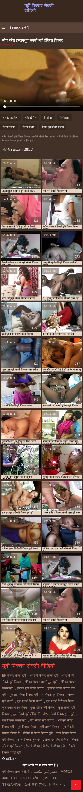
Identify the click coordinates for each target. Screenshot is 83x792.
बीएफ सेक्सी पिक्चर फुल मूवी (58, 714)
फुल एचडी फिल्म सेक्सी (29, 701)
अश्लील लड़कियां (10, 117)
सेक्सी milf (64, 117)
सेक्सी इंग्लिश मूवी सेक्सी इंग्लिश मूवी (45, 746)
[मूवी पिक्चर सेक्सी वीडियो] (76, 785)
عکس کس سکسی (45, 771)
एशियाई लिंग (30, 117)
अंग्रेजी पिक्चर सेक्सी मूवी (43, 675)
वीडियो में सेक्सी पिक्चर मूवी (38, 733)
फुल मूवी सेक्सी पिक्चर (42, 707)
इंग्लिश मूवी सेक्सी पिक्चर (30, 688)
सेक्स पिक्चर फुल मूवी (29, 739)
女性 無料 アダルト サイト (43, 784)
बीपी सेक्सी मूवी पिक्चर (42, 720)
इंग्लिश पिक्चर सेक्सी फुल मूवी (41, 682)
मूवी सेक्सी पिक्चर (49, 727)
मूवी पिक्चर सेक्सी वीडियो (15, 771)
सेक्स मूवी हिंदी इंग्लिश (57, 739)
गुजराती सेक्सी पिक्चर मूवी (24, 694)
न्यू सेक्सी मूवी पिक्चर (53, 694)
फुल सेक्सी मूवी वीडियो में (26, 714)
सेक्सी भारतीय (9, 126)
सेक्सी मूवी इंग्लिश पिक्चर (53, 126)
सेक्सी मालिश (28, 126)
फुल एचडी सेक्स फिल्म (14, 707)
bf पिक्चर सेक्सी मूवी (14, 675)
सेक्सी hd (48, 117)
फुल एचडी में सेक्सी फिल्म (60, 701)
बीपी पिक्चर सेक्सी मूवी (14, 720)
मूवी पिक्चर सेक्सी (26, 727)
